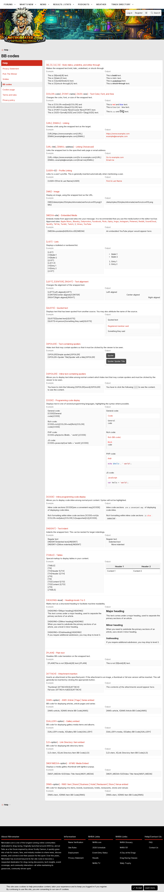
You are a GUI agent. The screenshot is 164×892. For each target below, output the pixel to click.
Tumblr (64, 224)
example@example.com (117, 136)
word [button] (136, 387)
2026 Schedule (99, 847)
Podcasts (83, 4)
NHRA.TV (96, 863)
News (43, 4)
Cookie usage (9, 89)
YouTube (87, 224)
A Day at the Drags (128, 853)
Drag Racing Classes (128, 858)
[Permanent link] (125, 611)
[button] (15, 4)
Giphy (110, 221)
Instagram (124, 221)
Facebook (96, 221)
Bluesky (76, 221)
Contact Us (153, 847)
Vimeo (80, 224)
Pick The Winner (10, 74)
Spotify (49, 224)
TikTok (57, 224)
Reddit (141, 221)
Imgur (116, 221)
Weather (101, 4)
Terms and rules (10, 95)
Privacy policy (9, 100)
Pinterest (133, 221)
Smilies (6, 79)
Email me (110, 160)
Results (96, 858)
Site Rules (72, 847)
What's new (26, 4)
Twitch (71, 224)
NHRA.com (97, 842)
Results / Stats (62, 4)
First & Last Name (114, 181)
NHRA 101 (124, 847)
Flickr (104, 221)
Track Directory (120, 4)
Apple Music (66, 221)
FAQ (150, 842)
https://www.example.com (118, 133)
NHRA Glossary (126, 842)
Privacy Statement (11, 68)
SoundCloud (150, 221)
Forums (8, 4)
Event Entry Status (100, 853)
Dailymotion (86, 221)
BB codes (7, 84)
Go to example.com (115, 157)
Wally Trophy (125, 863)
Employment (73, 853)
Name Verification (75, 842)
